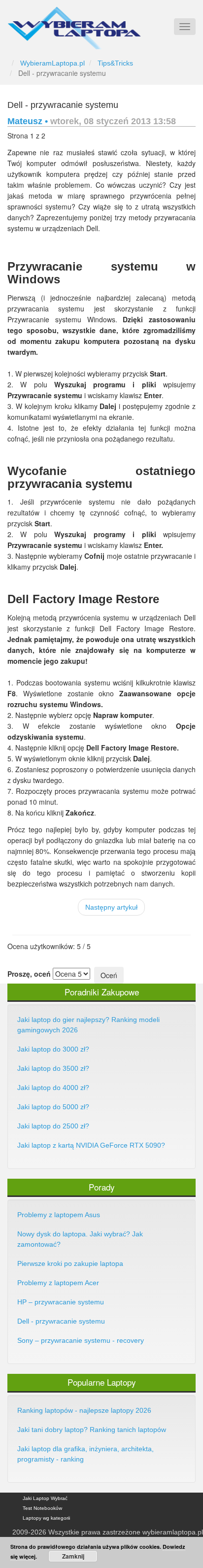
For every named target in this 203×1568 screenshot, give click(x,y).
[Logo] (74, 24)
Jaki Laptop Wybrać (45, 1498)
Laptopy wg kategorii (46, 1518)
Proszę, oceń (29, 974)
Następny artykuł (111, 907)
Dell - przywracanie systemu (62, 105)
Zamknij (73, 1556)
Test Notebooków (42, 1508)
